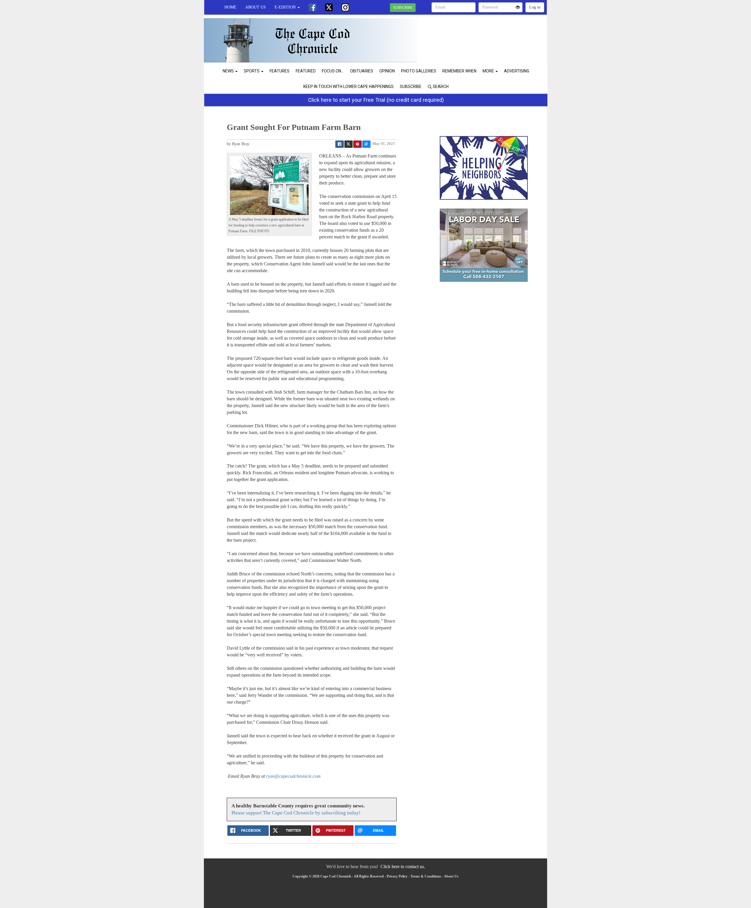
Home (230, 7)
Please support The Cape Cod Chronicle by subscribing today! (296, 813)
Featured (306, 71)
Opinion (387, 71)
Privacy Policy (397, 876)
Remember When (459, 71)
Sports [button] (252, 71)
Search (440, 86)
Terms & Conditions (425, 876)
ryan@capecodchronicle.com (293, 776)
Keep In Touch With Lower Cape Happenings (348, 86)
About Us (255, 7)
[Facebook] (312, 7)
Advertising (516, 71)
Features (280, 71)
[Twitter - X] (329, 7)
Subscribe (411, 86)
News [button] (229, 71)
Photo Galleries (418, 71)
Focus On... (333, 71)
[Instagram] (345, 7)
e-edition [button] (286, 7)
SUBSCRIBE (402, 8)
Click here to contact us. (402, 866)
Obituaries (361, 71)
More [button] (489, 71)
